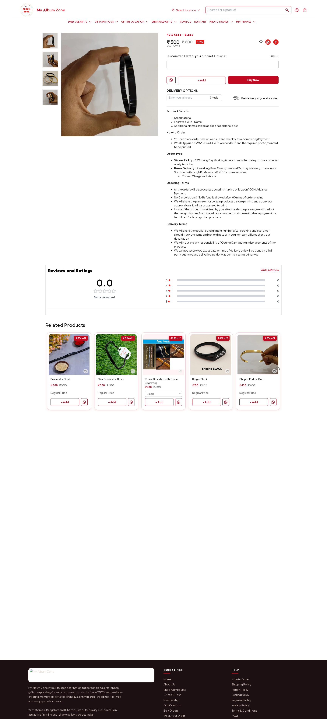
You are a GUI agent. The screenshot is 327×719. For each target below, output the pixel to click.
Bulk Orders (171, 710)
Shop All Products (175, 689)
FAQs (235, 715)
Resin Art (200, 21)
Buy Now (253, 80)
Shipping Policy (241, 684)
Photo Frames (219, 21)
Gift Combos (172, 705)
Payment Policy (241, 700)
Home (167, 679)
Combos (185, 21)
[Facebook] (276, 42)
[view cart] (304, 10)
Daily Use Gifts (77, 21)
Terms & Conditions (244, 710)
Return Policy (240, 689)
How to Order (240, 679)
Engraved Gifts (162, 21)
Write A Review (270, 270)
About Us (169, 684)
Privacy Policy (240, 705)
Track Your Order (174, 715)
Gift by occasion (132, 21)
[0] (304, 10)
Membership (171, 700)
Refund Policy (240, 694)
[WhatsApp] (268, 42)
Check (214, 97)
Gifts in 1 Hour (104, 21)
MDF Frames (243, 21)
